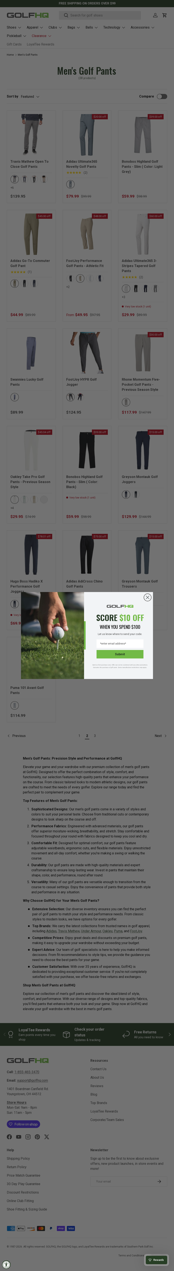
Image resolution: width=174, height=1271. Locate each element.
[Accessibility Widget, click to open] (6, 1264)
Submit (120, 654)
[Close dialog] (147, 597)
